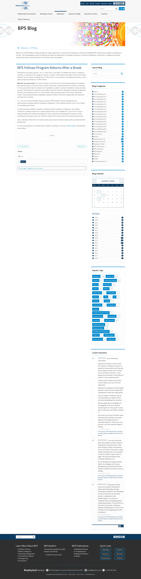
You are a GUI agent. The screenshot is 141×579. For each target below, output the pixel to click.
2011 (96, 256)
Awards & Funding (74, 14)
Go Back (51, 135)
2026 (96, 218)
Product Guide (106, 558)
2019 (96, 235)
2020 (96, 233)
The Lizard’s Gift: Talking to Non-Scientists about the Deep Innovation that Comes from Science (110, 433)
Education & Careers (90, 14)
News (110, 3)
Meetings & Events (46, 14)
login (24, 168)
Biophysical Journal (82, 549)
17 (122, 134)
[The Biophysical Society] (23, 5)
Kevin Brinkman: (102, 440)
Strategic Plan (23, 558)
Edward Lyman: (102, 484)
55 (122, 154)
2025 (96, 220)
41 (122, 109)
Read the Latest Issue (54, 555)
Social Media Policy (90, 574)
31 (122, 99)
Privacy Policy (71, 574)
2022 (96, 228)
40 (122, 94)
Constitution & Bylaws (26, 556)
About (83, 3)
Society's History (24, 549)
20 (122, 91)
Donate (97, 3)
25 (122, 114)
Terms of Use (80, 574)
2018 (96, 238)
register (30, 168)
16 (122, 136)
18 (99, 199)
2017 (96, 240)
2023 (96, 225)
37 (122, 106)
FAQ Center (119, 554)
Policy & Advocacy (24, 19)
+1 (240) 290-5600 (110, 570)
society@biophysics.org (94, 570)
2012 (96, 253)
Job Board (119, 558)
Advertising (105, 550)
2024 (96, 223)
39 (122, 111)
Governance (23, 561)
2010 (96, 258)
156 (122, 139)
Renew (92, 3)
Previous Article (23, 146)
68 (122, 144)
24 (122, 151)
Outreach (104, 14)
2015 (96, 245)
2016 (96, 243)
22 (122, 159)
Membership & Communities (27, 14)
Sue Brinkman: (102, 358)
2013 (96, 251)
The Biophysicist (80, 551)
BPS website (72, 126)
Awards (23, 162)
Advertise (104, 3)
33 (122, 104)
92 (122, 156)
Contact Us (120, 550)
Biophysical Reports (82, 554)
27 (122, 124)
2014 (96, 248)
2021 (96, 230)
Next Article (81, 146)
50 (122, 161)
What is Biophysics (25, 551)
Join (87, 3)
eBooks (77, 556)
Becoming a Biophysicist (27, 554)
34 (122, 96)
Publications (60, 14)
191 (122, 141)
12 (122, 149)
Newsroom (105, 554)
